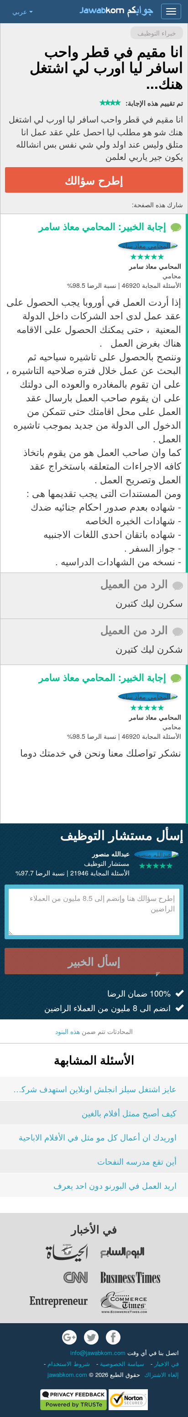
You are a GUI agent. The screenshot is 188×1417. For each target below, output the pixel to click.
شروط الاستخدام (68, 1363)
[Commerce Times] (143, 1301)
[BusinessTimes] (143, 1277)
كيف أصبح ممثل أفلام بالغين (129, 1113)
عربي (19, 11)
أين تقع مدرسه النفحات (137, 1161)
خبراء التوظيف (156, 32)
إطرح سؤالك (94, 180)
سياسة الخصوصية (121, 1363)
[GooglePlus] (69, 1337)
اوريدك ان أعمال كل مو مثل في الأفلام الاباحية (98, 1137)
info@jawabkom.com (97, 1352)
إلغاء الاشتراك (161, 1374)
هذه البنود (67, 1031)
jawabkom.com (67, 1374)
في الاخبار (165, 1363)
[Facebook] (113, 1337)
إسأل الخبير (94, 961)
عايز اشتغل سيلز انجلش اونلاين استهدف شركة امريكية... (94, 1089)
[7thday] (143, 1252)
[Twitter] (91, 1337)
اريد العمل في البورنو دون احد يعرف (115, 1185)
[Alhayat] (44, 1252)
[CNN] (44, 1277)
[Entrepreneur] (44, 1301)
